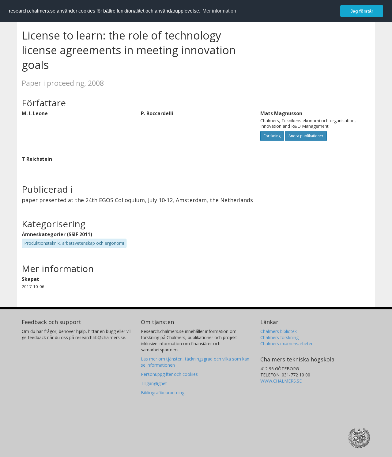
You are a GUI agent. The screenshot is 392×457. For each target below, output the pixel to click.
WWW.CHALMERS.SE (281, 381)
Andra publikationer (305, 135)
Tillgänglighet (154, 383)
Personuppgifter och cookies (169, 374)
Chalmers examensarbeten (287, 343)
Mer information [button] (219, 10)
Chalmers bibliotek (278, 331)
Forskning (272, 135)
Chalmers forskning (279, 337)
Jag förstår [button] (361, 11)
